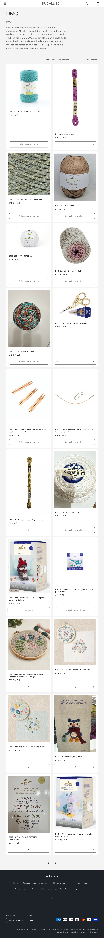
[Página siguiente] (62, 863)
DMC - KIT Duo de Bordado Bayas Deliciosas (28, 747)
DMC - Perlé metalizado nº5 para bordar (27, 520)
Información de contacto (89, 932)
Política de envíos (22, 889)
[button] (5, 3)
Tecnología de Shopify (38, 929)
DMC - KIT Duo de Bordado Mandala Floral (74, 670)
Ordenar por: (50, 59)
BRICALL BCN (25, 929)
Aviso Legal (43, 883)
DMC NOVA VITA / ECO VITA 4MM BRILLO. (27, 199)
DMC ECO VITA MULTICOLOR (21, 351)
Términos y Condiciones (42, 889)
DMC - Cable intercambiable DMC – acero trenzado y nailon (74, 431)
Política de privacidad (59, 883)
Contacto (58, 889)
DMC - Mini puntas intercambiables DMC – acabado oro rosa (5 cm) (28, 431)
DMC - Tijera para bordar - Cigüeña (71, 323)
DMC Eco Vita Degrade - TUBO (69, 271)
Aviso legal (75, 932)
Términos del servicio (90, 929)
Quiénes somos (29, 883)
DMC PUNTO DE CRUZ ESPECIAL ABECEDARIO (23, 838)
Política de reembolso (80, 883)
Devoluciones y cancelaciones (77, 889)
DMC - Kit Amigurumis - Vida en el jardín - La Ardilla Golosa (28, 599)
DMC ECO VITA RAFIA (64, 206)
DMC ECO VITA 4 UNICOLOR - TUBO (25, 112)
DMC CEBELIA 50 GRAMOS (67, 512)
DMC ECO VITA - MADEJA (20, 256)
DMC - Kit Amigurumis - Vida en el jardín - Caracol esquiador (74, 835)
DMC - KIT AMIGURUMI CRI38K (68, 757)
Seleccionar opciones (29, 144)
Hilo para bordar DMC (65, 134)
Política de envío (63, 932)
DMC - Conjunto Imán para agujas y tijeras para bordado (74, 591)
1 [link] (41, 862)
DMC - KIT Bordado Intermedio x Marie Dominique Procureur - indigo (26, 675)
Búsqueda (17, 883)
